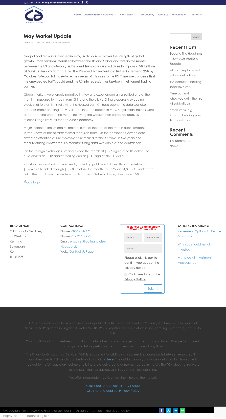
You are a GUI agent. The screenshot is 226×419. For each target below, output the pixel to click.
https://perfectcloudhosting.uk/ (26, 416)
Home (77, 14)
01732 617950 (80, 236)
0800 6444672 (80, 231)
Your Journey (146, 14)
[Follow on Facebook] (161, 410)
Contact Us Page (81, 251)
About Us (163, 14)
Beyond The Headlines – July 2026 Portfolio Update (186, 58)
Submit (152, 288)
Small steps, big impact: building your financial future (185, 115)
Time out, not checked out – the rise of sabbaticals (186, 98)
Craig (30, 42)
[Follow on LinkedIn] (175, 410)
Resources (177, 14)
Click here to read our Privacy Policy (113, 390)
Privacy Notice (135, 279)
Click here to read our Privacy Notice (113, 385)
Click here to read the (142, 276)
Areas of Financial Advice (98, 14)
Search (197, 36)
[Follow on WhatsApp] (182, 410)
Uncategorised (61, 42)
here (110, 359)
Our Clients (126, 14)
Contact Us (196, 14)
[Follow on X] (168, 410)
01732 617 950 (33, 2)
